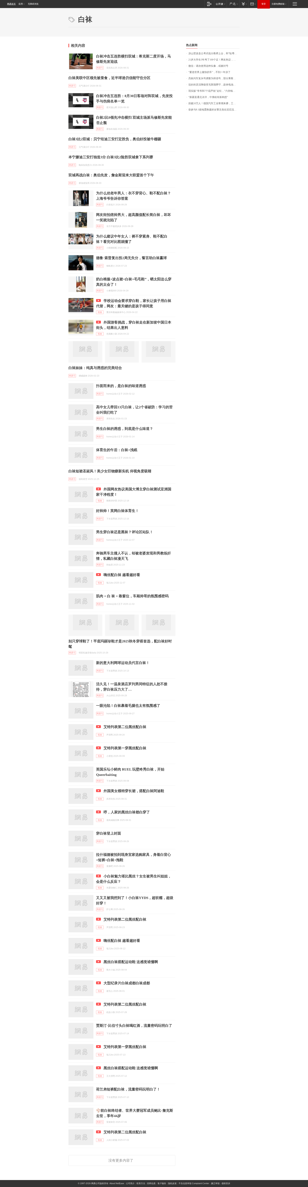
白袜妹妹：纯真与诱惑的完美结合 (95, 368)
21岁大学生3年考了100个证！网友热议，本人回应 (214, 59)
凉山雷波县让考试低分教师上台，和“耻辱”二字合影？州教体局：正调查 (214, 53)
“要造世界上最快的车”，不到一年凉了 (209, 72)
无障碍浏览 (33, 4)
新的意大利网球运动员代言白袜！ (123, 663)
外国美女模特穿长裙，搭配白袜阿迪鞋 (134, 791)
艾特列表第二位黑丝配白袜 (125, 727)
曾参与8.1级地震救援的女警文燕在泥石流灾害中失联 (214, 109)
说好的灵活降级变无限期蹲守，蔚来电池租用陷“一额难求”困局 (214, 84)
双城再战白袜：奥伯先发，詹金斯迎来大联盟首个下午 (111, 175)
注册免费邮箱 (278, 4)
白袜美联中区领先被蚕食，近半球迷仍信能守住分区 (109, 78)
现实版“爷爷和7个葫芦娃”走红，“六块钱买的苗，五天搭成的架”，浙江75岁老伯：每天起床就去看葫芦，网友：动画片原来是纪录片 (214, 91)
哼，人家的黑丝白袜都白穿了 (127, 812)
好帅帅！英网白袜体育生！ (117, 511)
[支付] (243, 4)
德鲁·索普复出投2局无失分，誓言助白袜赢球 (131, 258)
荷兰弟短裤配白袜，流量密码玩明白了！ (128, 1089)
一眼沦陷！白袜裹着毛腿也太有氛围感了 (128, 706)
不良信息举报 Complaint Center (194, 1183)
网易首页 (11, 4)
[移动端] (209, 4)
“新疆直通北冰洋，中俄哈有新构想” (208, 97)
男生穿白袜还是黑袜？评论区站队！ (124, 532)
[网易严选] (233, 4)
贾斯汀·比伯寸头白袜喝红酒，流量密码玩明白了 (134, 1025)
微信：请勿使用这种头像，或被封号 (208, 66)
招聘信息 (151, 1183)
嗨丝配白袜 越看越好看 (122, 575)
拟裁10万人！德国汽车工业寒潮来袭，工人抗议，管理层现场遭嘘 (214, 103)
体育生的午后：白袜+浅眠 (116, 450)
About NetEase (116, 1183)
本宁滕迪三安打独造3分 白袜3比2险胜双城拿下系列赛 (110, 157)
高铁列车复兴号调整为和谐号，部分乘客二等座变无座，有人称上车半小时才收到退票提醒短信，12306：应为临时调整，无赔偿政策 (214, 78)
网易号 (100, 68)
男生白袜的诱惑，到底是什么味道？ (124, 429)
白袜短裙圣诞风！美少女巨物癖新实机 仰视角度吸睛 (109, 471)
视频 (100, 312)
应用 (21, 4)
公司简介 (130, 1183)
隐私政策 (172, 1183)
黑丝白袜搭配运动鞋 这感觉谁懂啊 (131, 962)
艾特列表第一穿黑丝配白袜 (125, 748)
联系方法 (141, 1183)
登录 (263, 4)
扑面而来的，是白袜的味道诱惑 (121, 386)
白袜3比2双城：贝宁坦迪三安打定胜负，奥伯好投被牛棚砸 (114, 139)
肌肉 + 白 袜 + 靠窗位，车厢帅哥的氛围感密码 (132, 596)
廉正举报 (215, 1183)
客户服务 (162, 1183)
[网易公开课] (220, 4)
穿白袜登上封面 (108, 833)
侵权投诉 (226, 1183)
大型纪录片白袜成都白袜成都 (127, 983)
